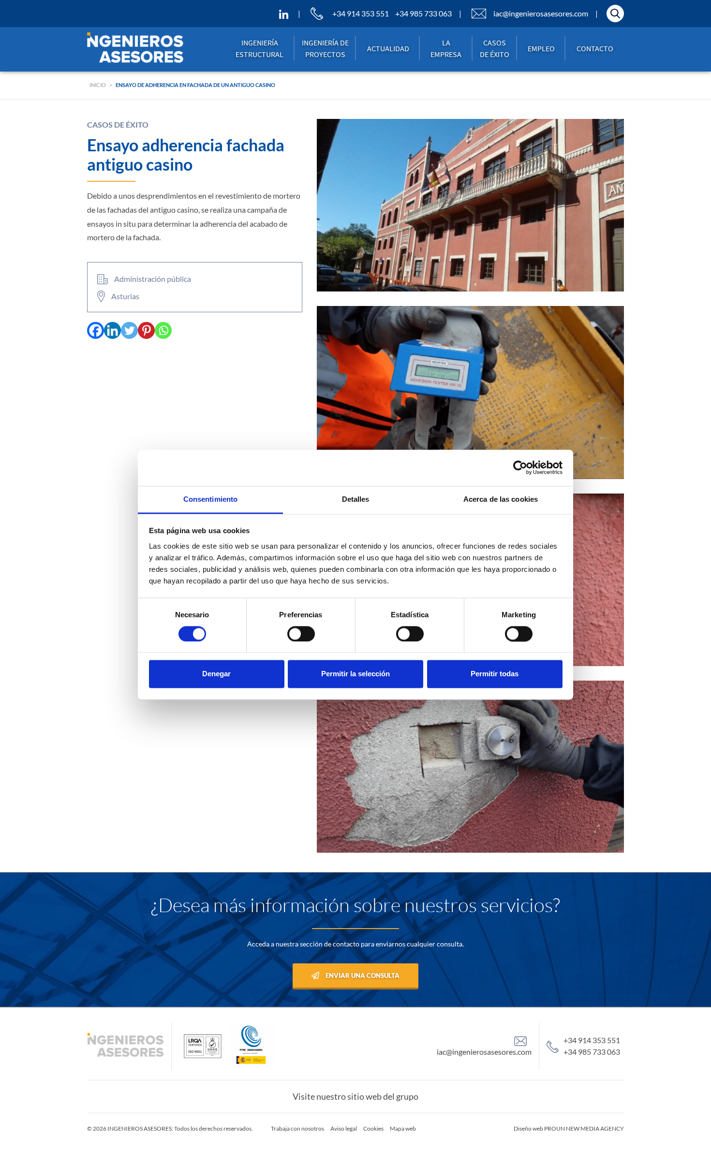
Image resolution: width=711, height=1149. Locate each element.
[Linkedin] (112, 330)
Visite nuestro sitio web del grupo (355, 1096)
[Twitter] (129, 330)
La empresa (445, 48)
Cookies (373, 1128)
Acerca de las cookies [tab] (500, 499)
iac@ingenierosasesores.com (540, 13)
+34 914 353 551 (360, 13)
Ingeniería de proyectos (325, 48)
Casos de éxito (494, 48)
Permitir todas (494, 674)
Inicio (97, 85)
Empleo (541, 48)
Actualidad (388, 48)
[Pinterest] (146, 330)
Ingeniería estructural (259, 48)
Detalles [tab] (356, 499)
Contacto (595, 48)
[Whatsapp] (163, 330)
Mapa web (403, 1128)
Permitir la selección (355, 674)
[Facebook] (95, 330)
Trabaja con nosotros (297, 1128)
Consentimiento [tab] (210, 499)
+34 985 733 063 (423, 13)
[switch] (301, 633)
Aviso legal (343, 1128)
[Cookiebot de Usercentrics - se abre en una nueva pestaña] (520, 467)
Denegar (216, 674)
